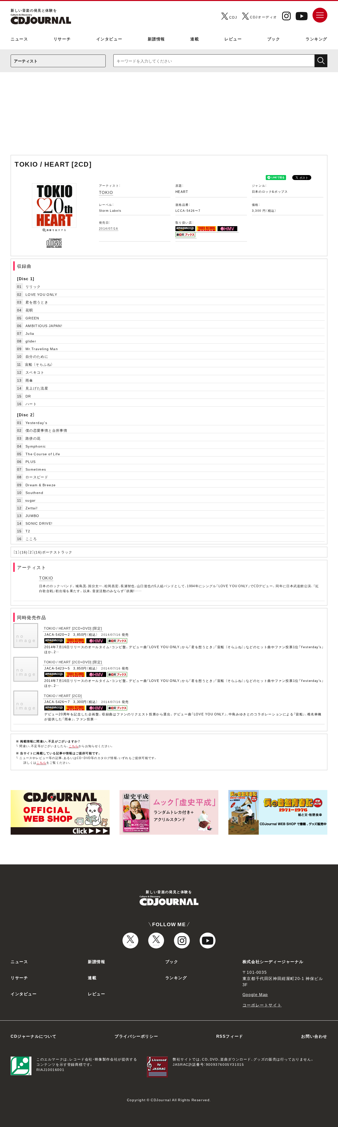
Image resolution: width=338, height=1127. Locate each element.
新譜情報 (156, 39)
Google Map (255, 994)
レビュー (233, 39)
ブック (273, 39)
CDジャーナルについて (34, 1036)
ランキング (316, 39)
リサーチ (62, 39)
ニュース (19, 39)
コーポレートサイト (262, 1005)
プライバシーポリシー (136, 1036)
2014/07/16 (108, 228)
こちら (74, 746)
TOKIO (106, 192)
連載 (194, 39)
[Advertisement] (169, 116)
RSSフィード (229, 1036)
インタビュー (109, 39)
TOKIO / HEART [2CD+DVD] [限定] (73, 628)
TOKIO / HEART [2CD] (63, 695)
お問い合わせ (314, 1036)
